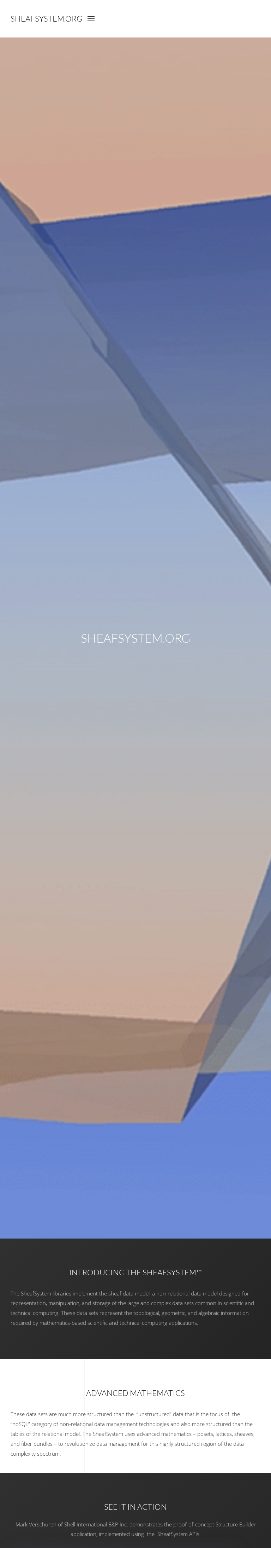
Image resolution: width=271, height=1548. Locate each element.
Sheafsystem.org (46, 18)
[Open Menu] (91, 18)
